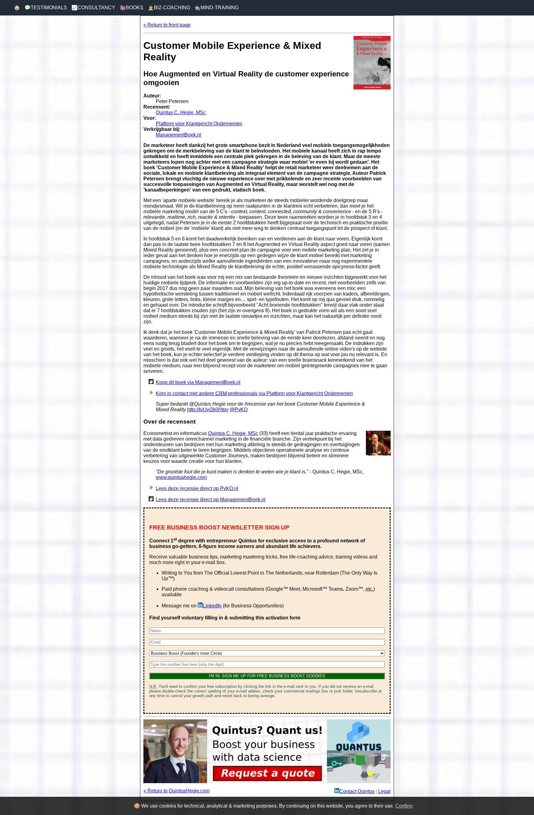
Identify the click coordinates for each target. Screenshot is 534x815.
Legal (384, 791)
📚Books (131, 7)
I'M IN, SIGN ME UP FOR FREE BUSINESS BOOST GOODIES (267, 676)
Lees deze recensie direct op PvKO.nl (197, 488)
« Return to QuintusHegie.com (176, 790)
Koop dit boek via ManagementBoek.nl (198, 382)
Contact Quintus (357, 791)
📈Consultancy (93, 7)
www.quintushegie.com (181, 477)
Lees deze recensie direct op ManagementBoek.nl (210, 499)
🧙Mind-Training (216, 7)
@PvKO (239, 409)
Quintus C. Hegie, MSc (181, 112)
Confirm (404, 806)
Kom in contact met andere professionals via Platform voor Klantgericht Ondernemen (254, 393)
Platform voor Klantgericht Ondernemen (199, 123)
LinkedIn (212, 605)
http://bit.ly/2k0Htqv (207, 409)
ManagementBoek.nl (178, 134)
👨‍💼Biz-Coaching (169, 7)
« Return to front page (167, 25)
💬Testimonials (45, 7)
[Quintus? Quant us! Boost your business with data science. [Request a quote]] (267, 781)
